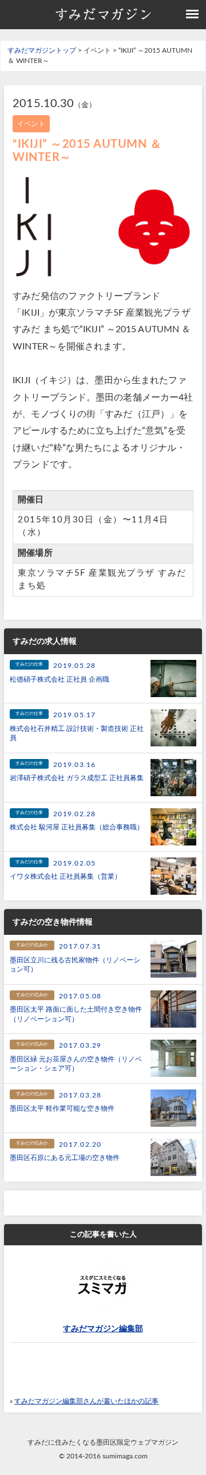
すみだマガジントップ (41, 50)
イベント (31, 123)
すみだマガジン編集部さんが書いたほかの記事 (86, 1401)
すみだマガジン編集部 (103, 1329)
